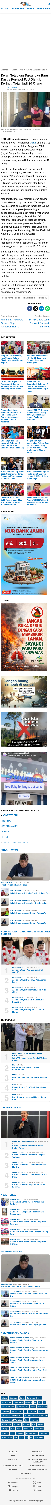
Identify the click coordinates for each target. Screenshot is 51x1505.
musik (19, 1429)
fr (44, 1402)
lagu (26, 1420)
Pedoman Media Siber (13, 1465)
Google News (37, 1455)
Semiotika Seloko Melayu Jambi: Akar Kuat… (27, 1304)
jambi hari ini (42, 1407)
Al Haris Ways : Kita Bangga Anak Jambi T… (27, 971)
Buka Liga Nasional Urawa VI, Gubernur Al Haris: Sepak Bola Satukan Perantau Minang (12, 444)
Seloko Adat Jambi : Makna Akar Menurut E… (29, 1314)
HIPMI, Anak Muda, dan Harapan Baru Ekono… (27, 1381)
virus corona (39, 1437)
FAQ (13, 1455)
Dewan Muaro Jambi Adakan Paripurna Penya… (28, 1222)
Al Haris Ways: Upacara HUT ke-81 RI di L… (29, 991)
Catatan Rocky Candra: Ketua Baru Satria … (29, 1371)
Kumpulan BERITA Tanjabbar (12, 1420)
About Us (13, 1451)
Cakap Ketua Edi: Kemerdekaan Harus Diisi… (29, 1175)
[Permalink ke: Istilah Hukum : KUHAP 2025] (25, 866)
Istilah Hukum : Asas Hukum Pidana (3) (28, 913)
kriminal (41, 1411)
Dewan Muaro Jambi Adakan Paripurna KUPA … (28, 1242)
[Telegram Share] (41, 308)
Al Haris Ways (17, 967)
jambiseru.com (17, 1411)
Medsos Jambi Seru (37, 1469)
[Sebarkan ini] (29, 308)
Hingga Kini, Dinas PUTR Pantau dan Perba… (27, 1203)
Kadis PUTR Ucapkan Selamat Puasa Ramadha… (27, 1213)
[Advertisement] (25, 39)
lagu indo (17, 1424)
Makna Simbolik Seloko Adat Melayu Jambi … (22, 1286)
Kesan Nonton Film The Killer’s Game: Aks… (29, 1088)
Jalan (33, 142)
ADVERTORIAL (10, 815)
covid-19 (29, 1402)
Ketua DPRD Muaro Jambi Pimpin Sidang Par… (29, 1232)
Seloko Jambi (6, 1284)
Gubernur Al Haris (8, 1407)
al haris (4, 1398)
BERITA (6, 820)
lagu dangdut (6, 1424)
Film (14, 1085)
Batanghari (14, 1398)
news (12, 1433)
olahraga (20, 1433)
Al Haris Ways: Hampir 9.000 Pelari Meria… (28, 1010)
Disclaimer (25, 1473)
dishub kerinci (29, 297)
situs (21, 1437)
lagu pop (26, 1424)
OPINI (5, 831)
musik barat (28, 1429)
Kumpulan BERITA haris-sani (12, 1415)
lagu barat (34, 1420)
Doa (13, 1065)
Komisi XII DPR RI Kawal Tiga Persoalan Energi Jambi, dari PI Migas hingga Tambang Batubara (37, 415)
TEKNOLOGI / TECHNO (15, 842)
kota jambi (32, 1411)
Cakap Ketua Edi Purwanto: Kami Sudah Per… (27, 1146)
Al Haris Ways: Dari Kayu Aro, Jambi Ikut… (29, 981)
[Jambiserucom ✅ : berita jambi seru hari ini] (25, 3)
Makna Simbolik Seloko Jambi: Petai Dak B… (28, 1294)
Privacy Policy (37, 1465)
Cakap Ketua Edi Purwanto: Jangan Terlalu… (28, 1155)
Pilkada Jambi (7, 1437)
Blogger (39, 1490)
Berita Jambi (23, 1053)
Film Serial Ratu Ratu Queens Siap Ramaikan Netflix (12, 321)
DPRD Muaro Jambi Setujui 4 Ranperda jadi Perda (39, 321)
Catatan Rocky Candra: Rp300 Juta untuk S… (29, 1351)
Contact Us (37, 1451)
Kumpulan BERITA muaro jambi (36, 1415)
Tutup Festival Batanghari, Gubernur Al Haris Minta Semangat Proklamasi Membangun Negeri (38, 386)
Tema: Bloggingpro (36, 1500)
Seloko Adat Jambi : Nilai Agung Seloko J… (30, 1324)
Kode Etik (13, 1459)
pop (16, 1437)
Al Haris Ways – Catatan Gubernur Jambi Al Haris (25, 932)
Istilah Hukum (9, 849)
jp (25, 1411)
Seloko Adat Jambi (12, 1251)
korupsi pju (42, 297)
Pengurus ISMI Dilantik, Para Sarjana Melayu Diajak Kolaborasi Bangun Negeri (12, 359)
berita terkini (18, 1402)
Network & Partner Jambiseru (37, 1460)
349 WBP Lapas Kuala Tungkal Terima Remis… (29, 1059)
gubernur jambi (22, 1407)
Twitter (38, 1482)
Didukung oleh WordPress (17, 1500)
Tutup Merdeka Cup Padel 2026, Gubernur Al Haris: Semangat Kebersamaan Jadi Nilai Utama (12, 475)
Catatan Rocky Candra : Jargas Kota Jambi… (26, 1361)
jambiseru (5, 1411)
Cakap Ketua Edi (18, 1141)
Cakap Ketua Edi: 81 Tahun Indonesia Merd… (29, 1165)
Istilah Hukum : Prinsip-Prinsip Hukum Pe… (30, 893)
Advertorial (8, 1194)
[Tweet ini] (35, 308)
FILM (5, 836)
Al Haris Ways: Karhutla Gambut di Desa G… (28, 1001)
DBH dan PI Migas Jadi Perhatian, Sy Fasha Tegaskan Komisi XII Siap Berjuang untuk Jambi (12, 385)
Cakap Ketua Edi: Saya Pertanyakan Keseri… (28, 1185)
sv (27, 1437)
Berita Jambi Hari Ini (34, 1398)
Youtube (15, 1490)
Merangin (5, 1429)
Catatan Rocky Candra (15, 1333)
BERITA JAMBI (10, 826)
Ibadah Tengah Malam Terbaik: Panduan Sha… (26, 1068)
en (35, 1402)
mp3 (12, 1429)
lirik (33, 1424)
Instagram (15, 1486)
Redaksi (13, 1469)
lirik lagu (41, 1424)
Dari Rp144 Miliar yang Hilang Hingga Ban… (29, 1098)
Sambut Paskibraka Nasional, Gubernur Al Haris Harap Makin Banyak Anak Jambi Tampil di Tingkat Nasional (11, 416)
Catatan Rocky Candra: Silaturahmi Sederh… (26, 1341)
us (31, 1437)
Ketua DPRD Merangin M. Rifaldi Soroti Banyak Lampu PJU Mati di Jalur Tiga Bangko (38, 475)
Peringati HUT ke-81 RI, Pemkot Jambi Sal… (29, 1078)
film (40, 1402)
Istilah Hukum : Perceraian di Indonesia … (29, 903)
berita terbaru (6, 1402)
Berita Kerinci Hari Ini (11, 297)
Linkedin (39, 1486)
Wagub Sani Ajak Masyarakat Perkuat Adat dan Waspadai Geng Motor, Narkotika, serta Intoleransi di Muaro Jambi (38, 446)
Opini (14, 1095)
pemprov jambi (31, 1433)
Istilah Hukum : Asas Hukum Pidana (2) (28, 923)
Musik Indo (39, 1429)
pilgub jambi (44, 1433)
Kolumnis (26, 901)
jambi (33, 1407)
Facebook (14, 1482)
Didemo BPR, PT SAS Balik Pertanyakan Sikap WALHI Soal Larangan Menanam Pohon (11, 501)
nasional (5, 1433)
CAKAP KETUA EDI (11, 1107)
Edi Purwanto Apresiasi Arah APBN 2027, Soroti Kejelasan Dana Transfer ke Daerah (38, 501)
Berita (14, 1053)
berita (22, 1398)
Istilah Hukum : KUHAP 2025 (14, 885)
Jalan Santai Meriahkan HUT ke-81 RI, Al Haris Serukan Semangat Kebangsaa (37, 359)
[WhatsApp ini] (47, 308)
